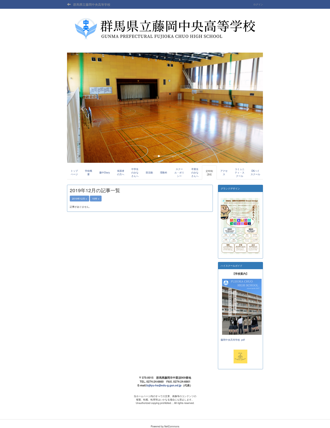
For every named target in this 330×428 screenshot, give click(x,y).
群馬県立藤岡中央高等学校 (91, 4)
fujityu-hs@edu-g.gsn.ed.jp (164, 385)
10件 (95, 198)
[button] (81, 108)
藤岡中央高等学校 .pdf (233, 339)
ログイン (258, 4)
